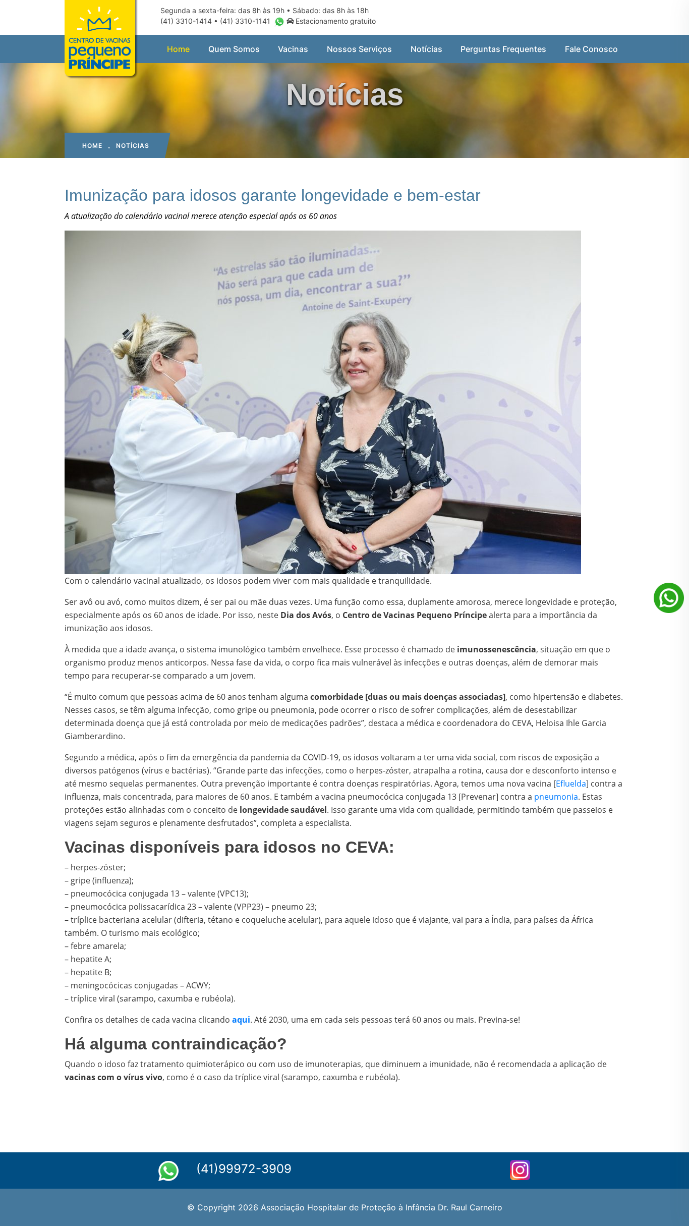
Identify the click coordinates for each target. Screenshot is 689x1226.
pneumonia (556, 796)
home (92, 145)
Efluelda (571, 783)
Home (178, 49)
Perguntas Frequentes (503, 49)
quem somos (234, 49)
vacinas (293, 49)
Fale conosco (591, 49)
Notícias (426, 49)
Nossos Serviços (359, 49)
